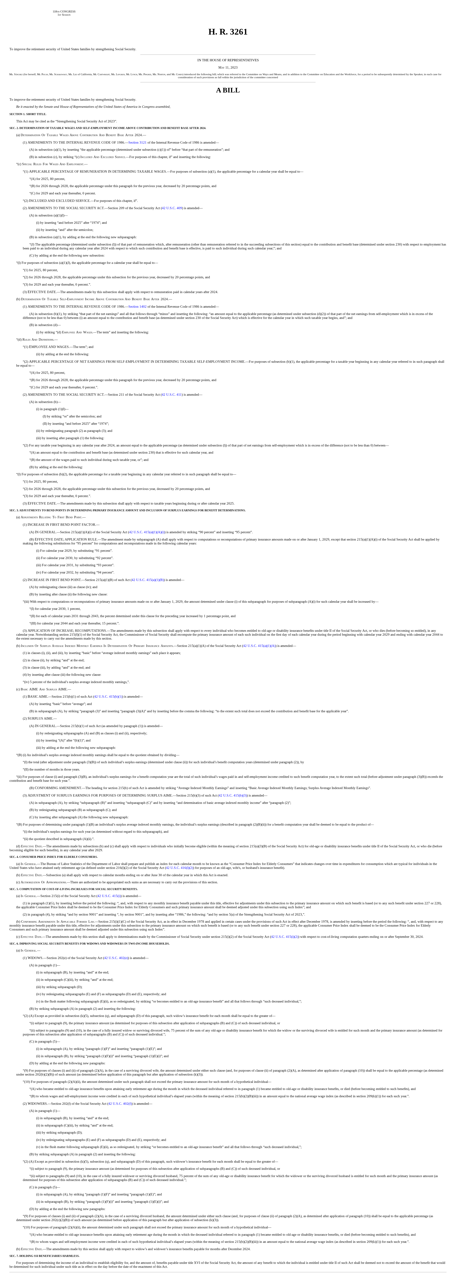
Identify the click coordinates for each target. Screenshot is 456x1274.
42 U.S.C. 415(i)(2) (284, 937)
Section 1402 (137, 306)
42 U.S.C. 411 (172, 394)
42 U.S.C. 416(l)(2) (179, 868)
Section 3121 (137, 142)
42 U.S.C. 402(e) (116, 958)
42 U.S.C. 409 (172, 208)
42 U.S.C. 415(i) (109, 896)
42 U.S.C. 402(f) (120, 1103)
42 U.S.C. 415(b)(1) (108, 696)
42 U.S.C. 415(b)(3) (233, 795)
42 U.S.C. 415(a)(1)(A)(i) (146, 532)
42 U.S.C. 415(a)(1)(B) (148, 580)
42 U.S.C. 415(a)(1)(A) (259, 646)
